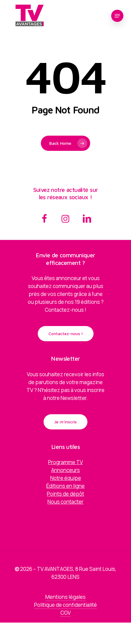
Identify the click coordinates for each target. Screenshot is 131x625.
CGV (65, 612)
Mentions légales (65, 596)
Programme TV (65, 462)
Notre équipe (65, 477)
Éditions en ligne (65, 485)
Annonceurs (65, 470)
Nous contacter (65, 501)
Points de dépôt (65, 493)
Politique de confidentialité (65, 604)
